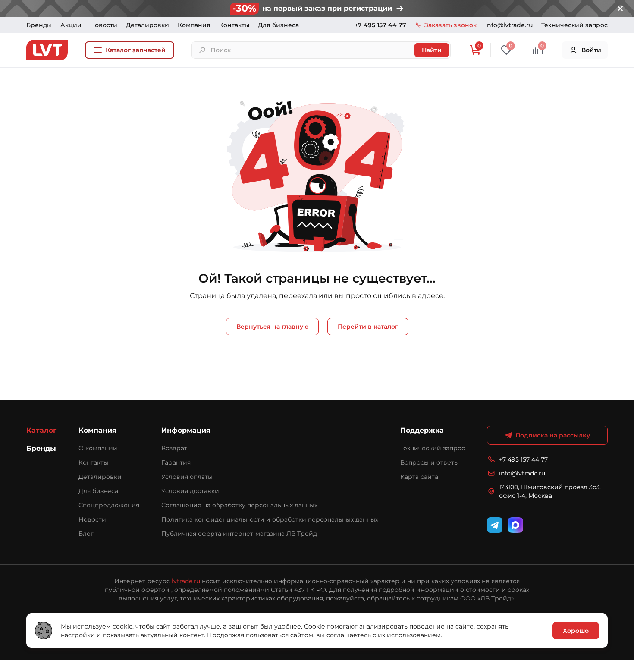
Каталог (41, 430)
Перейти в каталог (368, 326)
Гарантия (176, 462)
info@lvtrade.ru (509, 25)
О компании (97, 448)
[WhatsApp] (515, 525)
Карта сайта (419, 477)
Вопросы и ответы (429, 462)
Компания (194, 25)
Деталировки (147, 25)
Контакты (234, 25)
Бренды (39, 25)
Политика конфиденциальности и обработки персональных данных (269, 519)
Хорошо (576, 631)
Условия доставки (190, 491)
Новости (103, 25)
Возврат (174, 448)
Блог (86, 533)
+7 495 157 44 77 (380, 25)
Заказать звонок (450, 25)
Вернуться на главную (272, 326)
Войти (591, 50)
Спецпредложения (108, 505)
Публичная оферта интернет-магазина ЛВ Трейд (239, 533)
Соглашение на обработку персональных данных (239, 505)
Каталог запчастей (136, 50)
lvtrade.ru (186, 581)
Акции (71, 25)
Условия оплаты (187, 477)
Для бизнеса (278, 25)
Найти (432, 50)
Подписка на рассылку (552, 435)
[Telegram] (494, 525)
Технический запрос (574, 25)
